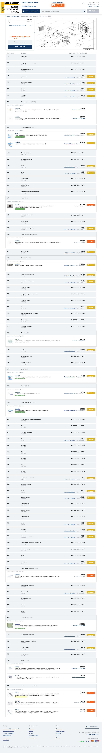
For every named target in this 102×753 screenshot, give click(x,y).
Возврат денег (6, 737)
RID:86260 (17, 392)
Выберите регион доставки (29, 6)
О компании (59, 728)
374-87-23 (93, 2)
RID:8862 (17, 574)
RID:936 (17, 667)
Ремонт (58, 737)
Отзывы (90, 6)
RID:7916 (17, 701)
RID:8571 (17, 624)
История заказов (33, 735)
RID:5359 (17, 117)
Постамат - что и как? (8, 731)
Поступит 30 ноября (69, 77)
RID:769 (17, 339)
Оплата (31, 731)
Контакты (96, 6)
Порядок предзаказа (8, 733)
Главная (8, 16)
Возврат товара (7, 735)
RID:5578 (17, 264)
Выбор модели (15, 16)
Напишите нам (93, 726)
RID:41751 (17, 133)
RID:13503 (17, 409)
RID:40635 (17, 142)
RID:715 (17, 675)
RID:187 (17, 692)
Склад (57, 735)
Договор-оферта (60, 731)
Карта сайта (6, 740)
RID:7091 (17, 204)
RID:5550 (17, 108)
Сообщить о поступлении (78, 109)
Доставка (31, 728)
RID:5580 (17, 241)
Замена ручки (32, 737)
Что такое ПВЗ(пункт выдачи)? (11, 728)
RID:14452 (17, 375)
